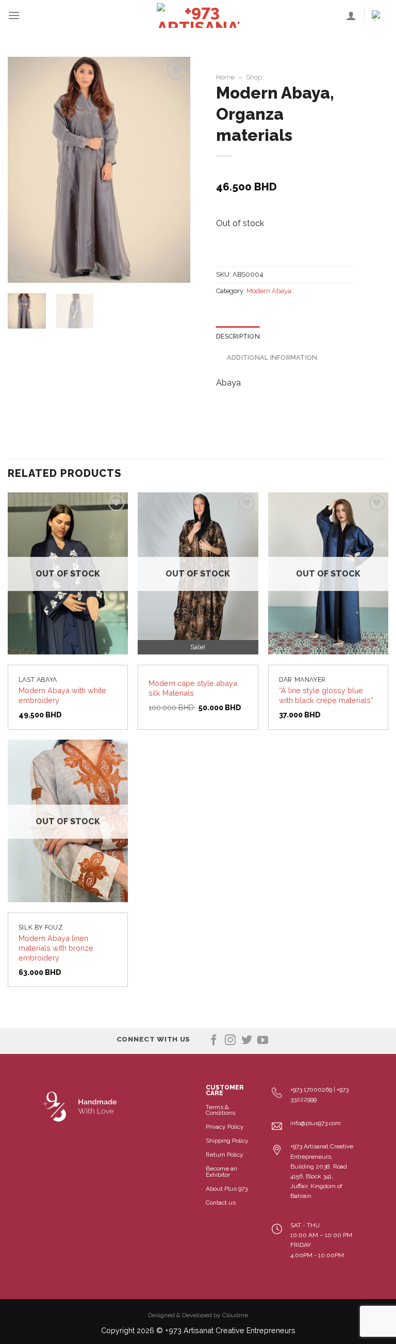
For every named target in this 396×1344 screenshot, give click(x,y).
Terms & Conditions (220, 1109)
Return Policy (224, 1154)
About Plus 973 (227, 1188)
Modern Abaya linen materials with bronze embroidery (56, 948)
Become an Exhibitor (221, 1171)
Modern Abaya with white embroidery (62, 695)
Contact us (221, 1202)
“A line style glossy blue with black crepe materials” (326, 695)
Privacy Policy (225, 1126)
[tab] (238, 336)
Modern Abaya (268, 291)
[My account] (351, 15)
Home (225, 77)
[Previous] (24, 170)
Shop (254, 77)
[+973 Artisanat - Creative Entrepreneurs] (198, 15)
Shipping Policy (227, 1140)
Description (238, 336)
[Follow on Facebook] (213, 1041)
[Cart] (380, 15)
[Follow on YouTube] (262, 1041)
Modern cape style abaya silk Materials (192, 688)
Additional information (272, 357)
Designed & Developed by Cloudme (198, 1315)
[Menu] (14, 15)
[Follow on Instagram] (230, 1041)
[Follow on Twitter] (246, 1041)
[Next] (173, 170)
